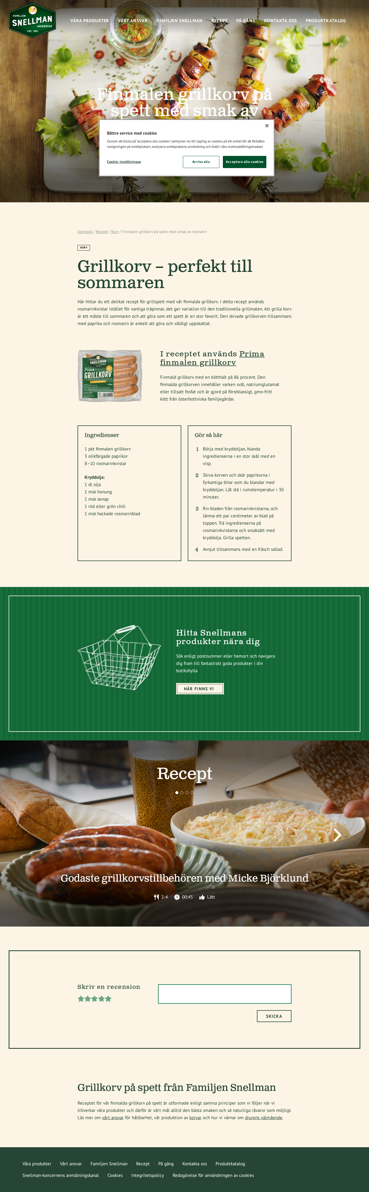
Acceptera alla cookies (244, 161)
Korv (115, 231)
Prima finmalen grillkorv (212, 358)
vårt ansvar (113, 1118)
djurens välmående (263, 1118)
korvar (195, 1118)
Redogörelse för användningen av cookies (213, 1175)
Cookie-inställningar (124, 161)
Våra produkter (36, 1164)
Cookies (115, 1175)
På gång (166, 1164)
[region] (186, 147)
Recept (102, 231)
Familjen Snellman (109, 1164)
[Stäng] (267, 126)
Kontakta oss (194, 1164)
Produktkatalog (230, 1164)
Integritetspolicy (147, 1175)
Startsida (85, 231)
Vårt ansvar (71, 1164)
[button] (176, 792)
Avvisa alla (201, 161)
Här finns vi (199, 688)
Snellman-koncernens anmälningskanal (60, 1175)
